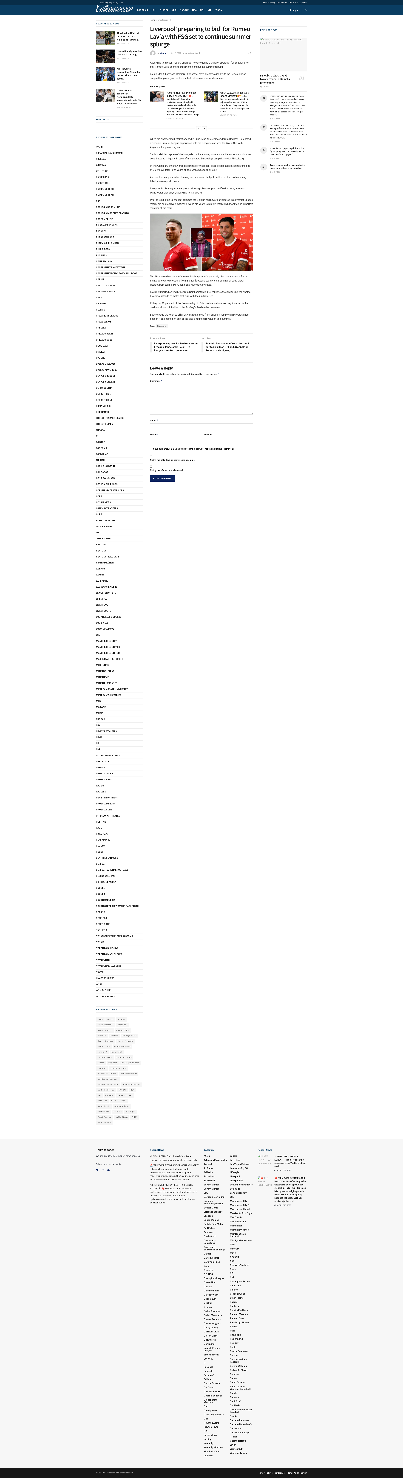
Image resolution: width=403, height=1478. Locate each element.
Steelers (101, 918)
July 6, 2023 (176, 53)
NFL (202, 10)
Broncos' (102, 1036)
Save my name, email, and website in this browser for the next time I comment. (193, 449)
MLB (174, 10)
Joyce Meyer (103, 538)
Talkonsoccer (114, 10)
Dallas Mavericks (106, 370)
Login (294, 10)
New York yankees (106, 731)
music (99, 713)
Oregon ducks (104, 773)
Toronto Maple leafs (109, 954)
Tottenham (103, 960)
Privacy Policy (269, 3)
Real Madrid (103, 840)
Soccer (100, 894)
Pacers (100, 785)
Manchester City (106, 641)
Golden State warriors (110, 490)
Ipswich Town (104, 526)
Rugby (99, 852)
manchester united (107, 1074)
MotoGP (101, 707)
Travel (100, 972)
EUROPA (164, 10)
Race (99, 828)
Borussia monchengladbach (113, 213)
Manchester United (108, 653)
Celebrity (102, 303)
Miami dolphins (105, 671)
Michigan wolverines (108, 695)
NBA (194, 10)
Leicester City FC (106, 593)
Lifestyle (101, 599)
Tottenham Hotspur (108, 966)
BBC (98, 201)
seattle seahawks (107, 858)
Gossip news (103, 502)
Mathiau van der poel (108, 1079)
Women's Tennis (105, 996)
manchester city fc (108, 647)
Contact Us (282, 3)
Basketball (103, 183)
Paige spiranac (124, 1095)
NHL (210, 10)
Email (154, 434)
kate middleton (105, 1057)
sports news (103, 1112)
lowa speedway (105, 629)
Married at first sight (109, 659)
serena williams (105, 876)
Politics (101, 822)
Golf (99, 496)
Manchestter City (128, 1074)
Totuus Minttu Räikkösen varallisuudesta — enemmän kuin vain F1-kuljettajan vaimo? (129, 97)
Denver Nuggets (106, 382)
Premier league (119, 1101)
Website (208, 434)
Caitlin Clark (104, 261)
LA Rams (100, 568)
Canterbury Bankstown (110, 267)
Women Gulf (103, 990)
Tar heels (102, 930)
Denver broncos (105, 1041)
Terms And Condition (298, 3)
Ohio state (102, 761)
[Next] (204, 128)
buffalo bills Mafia (107, 243)
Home (152, 20)
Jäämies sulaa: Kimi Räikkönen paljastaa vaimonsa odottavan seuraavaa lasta (287, 167)
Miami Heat (102, 677)
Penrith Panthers (107, 797)
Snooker (101, 888)
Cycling (100, 358)
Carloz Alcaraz (105, 285)
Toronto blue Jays (107, 948)
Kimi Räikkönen (105, 562)
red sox (100, 846)
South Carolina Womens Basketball (118, 906)
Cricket (100, 352)
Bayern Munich (105, 195)
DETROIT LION (103, 394)
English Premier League (110, 418)
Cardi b (100, 279)
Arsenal (101, 159)
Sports (100, 912)
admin (162, 53)
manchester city (119, 1068)
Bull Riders (103, 249)
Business (101, 255)
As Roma (101, 165)
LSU (154, 10)
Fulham (100, 460)
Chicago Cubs (104, 340)
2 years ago (124, 59)
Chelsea (101, 327)
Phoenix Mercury (106, 803)
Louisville (102, 623)
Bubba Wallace (105, 237)
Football (142, 10)
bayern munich (105, 189)
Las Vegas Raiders (106, 587)
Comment (156, 380)
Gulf (99, 514)
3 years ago (124, 44)
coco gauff (103, 346)
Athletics (102, 171)
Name (154, 420)
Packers (101, 791)
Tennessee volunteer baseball (114, 936)
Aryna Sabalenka (106, 1025)
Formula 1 (102, 454)
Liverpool (161, 326)
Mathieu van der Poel (108, 1085)
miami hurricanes (106, 683)
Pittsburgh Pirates (108, 816)
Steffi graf (103, 924)
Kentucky (102, 550)
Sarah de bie (104, 1106)
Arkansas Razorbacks (109, 153)
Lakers (100, 574)
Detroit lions (104, 400)
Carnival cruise (105, 291)
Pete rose (102, 1101)
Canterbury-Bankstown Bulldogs (116, 273)
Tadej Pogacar (105, 1117)
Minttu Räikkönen (106, 1090)
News (99, 737)
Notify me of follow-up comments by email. (172, 460)
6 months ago (125, 108)
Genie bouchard (105, 478)
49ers (99, 147)
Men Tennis (102, 665)
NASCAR (184, 10)
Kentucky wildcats (107, 556)
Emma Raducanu (122, 1047)
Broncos (101, 231)
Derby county (104, 388)
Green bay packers (107, 508)
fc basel (101, 442)
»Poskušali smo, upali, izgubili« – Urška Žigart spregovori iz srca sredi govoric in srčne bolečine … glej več (288, 151)
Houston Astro (105, 520)
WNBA (219, 10)
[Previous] (198, 128)
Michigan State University (112, 689)
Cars (99, 297)
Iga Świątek (116, 1052)
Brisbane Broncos (107, 225)
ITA (97, 532)
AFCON (110, 1019)
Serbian (100, 864)
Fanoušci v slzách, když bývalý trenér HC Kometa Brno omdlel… (275, 79)
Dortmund (102, 412)
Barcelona (102, 177)
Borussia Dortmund (108, 207)
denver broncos (106, 376)
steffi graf (131, 1112)
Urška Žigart (122, 1117)
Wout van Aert (104, 1123)
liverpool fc (103, 611)
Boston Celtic (104, 219)
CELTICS (100, 309)
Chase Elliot (103, 321)
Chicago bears (104, 333)
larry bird (112, 1063)
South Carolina (105, 900)
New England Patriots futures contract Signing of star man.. (128, 36)
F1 (97, 436)
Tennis (100, 942)
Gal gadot (102, 472)
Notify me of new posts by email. (167, 470)
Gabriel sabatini (105, 466)
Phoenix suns (104, 809)
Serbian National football (112, 870)
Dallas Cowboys (106, 364)
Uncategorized (164, 20)
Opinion (100, 767)
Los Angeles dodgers (108, 617)
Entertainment (105, 424)
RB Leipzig (102, 834)
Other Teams (104, 779)
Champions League (107, 315)
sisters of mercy (106, 882)
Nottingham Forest (108, 755)
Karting (101, 544)
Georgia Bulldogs (107, 484)
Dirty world (103, 406)
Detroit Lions (104, 1047)
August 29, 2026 (175, 118)
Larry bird (102, 581)
